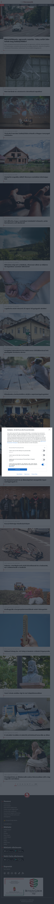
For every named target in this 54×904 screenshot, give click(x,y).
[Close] (50, 430)
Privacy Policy (34, 474)
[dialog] (27, 452)
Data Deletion (19, 474)
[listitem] (27, 447)
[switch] (43, 450)
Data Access (27, 474)
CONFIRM (17, 469)
